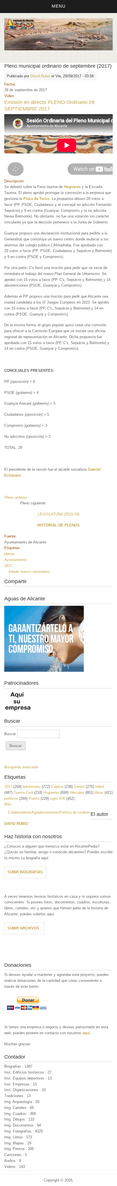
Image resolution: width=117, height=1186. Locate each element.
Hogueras (51, 792)
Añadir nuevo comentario (29, 571)
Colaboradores (20, 812)
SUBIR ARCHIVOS (23, 928)
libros (99, 792)
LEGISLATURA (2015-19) (58, 514)
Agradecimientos (45, 812)
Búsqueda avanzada (21, 767)
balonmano (32, 786)
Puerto (34, 798)
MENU (59, 6)
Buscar (10, 734)
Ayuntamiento (15, 560)
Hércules (77, 792)
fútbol (99, 786)
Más (7, 804)
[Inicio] (58, 49)
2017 (8, 566)
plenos (9, 554)
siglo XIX (57, 798)
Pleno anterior (16, 497)
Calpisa (57, 786)
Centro (79, 786)
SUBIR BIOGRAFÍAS (25, 872)
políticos (11, 798)
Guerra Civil (23, 792)
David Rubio (40, 76)
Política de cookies (75, 812)
